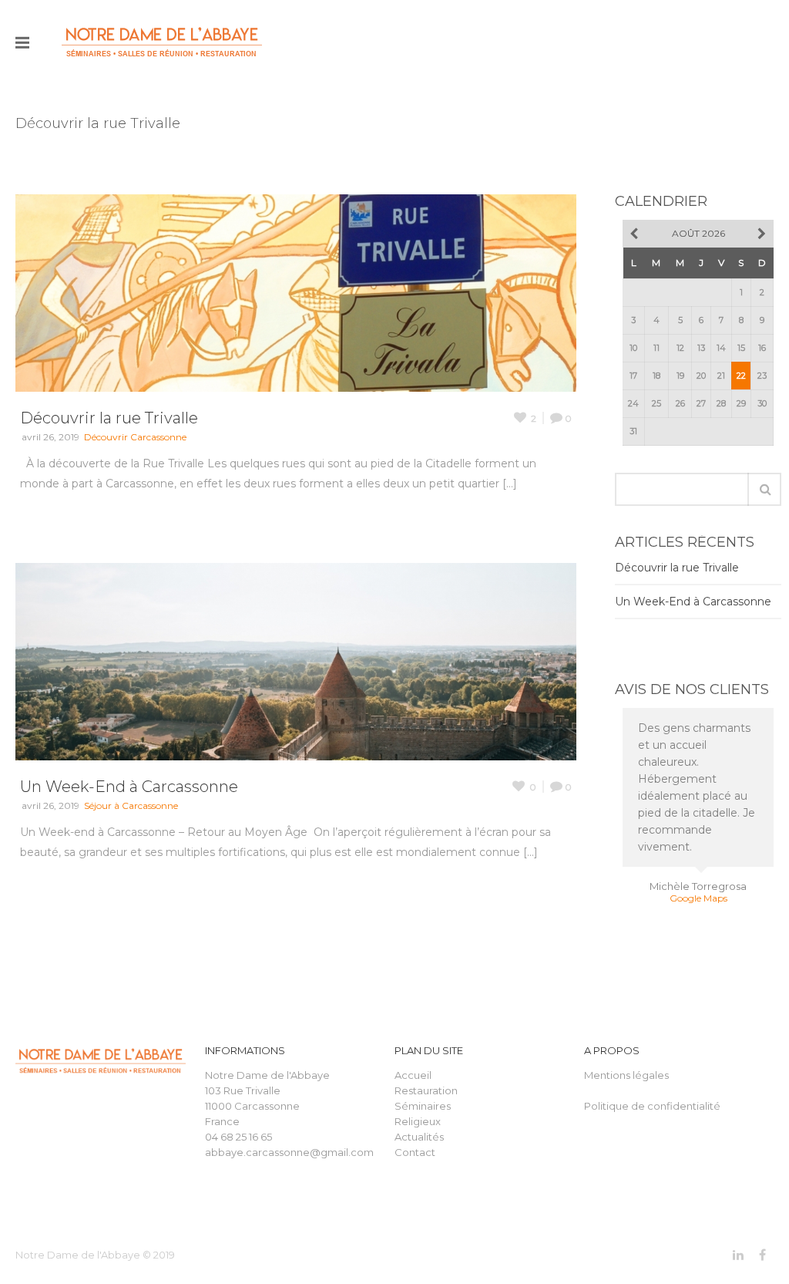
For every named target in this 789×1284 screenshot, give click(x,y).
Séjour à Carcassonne (131, 805)
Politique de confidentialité (652, 1106)
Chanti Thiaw (698, 852)
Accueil (412, 1075)
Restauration (426, 1090)
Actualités (419, 1137)
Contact (414, 1152)
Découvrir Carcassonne (135, 437)
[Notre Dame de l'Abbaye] (162, 42)
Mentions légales (626, 1075)
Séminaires (422, 1106)
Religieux (417, 1121)
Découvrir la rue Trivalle (109, 418)
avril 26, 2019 (50, 437)
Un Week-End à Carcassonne (129, 786)
